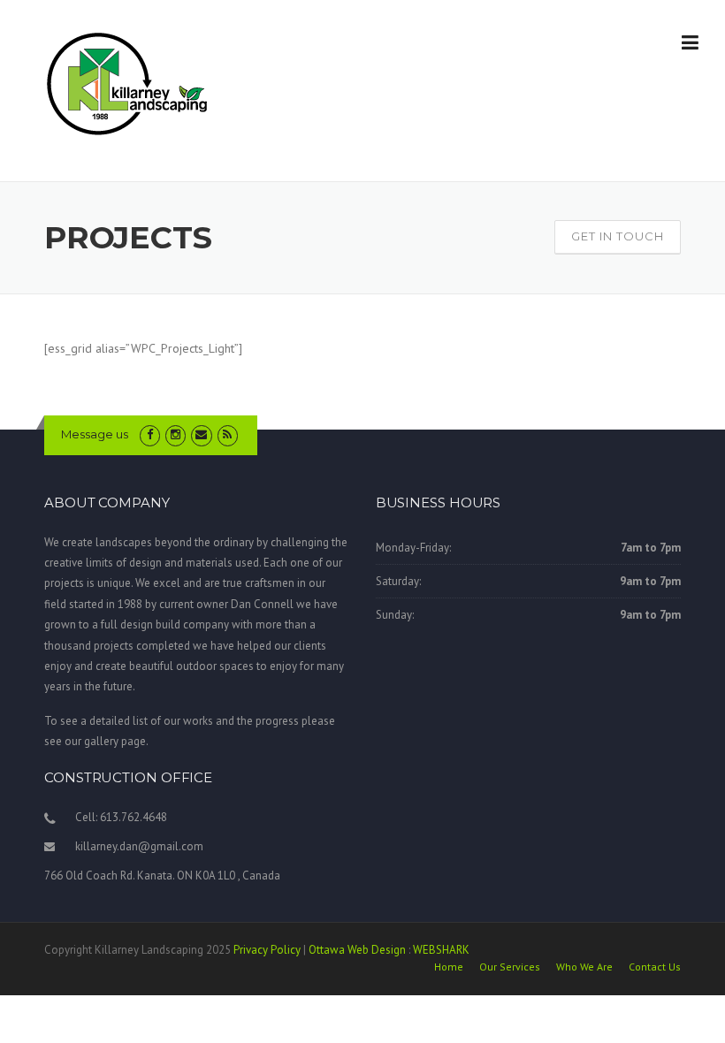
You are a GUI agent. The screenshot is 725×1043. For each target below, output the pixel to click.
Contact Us (655, 967)
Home (448, 967)
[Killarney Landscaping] (128, 83)
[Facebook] (150, 434)
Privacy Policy (267, 949)
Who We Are (584, 967)
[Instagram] (175, 434)
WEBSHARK (441, 949)
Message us (94, 434)
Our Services (509, 967)
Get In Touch (617, 236)
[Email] (201, 434)
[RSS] (228, 434)
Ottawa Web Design (357, 949)
